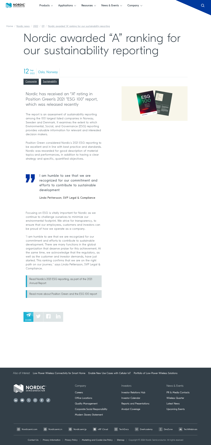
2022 (35, 26)
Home (9, 26)
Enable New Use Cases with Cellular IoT (109, 373)
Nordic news (23, 26)
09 (43, 26)
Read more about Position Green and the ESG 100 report (63, 294)
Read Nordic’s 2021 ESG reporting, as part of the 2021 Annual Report (60, 281)
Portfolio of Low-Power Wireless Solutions (155, 373)
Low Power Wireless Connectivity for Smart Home (59, 373)
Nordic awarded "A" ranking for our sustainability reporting (79, 26)
